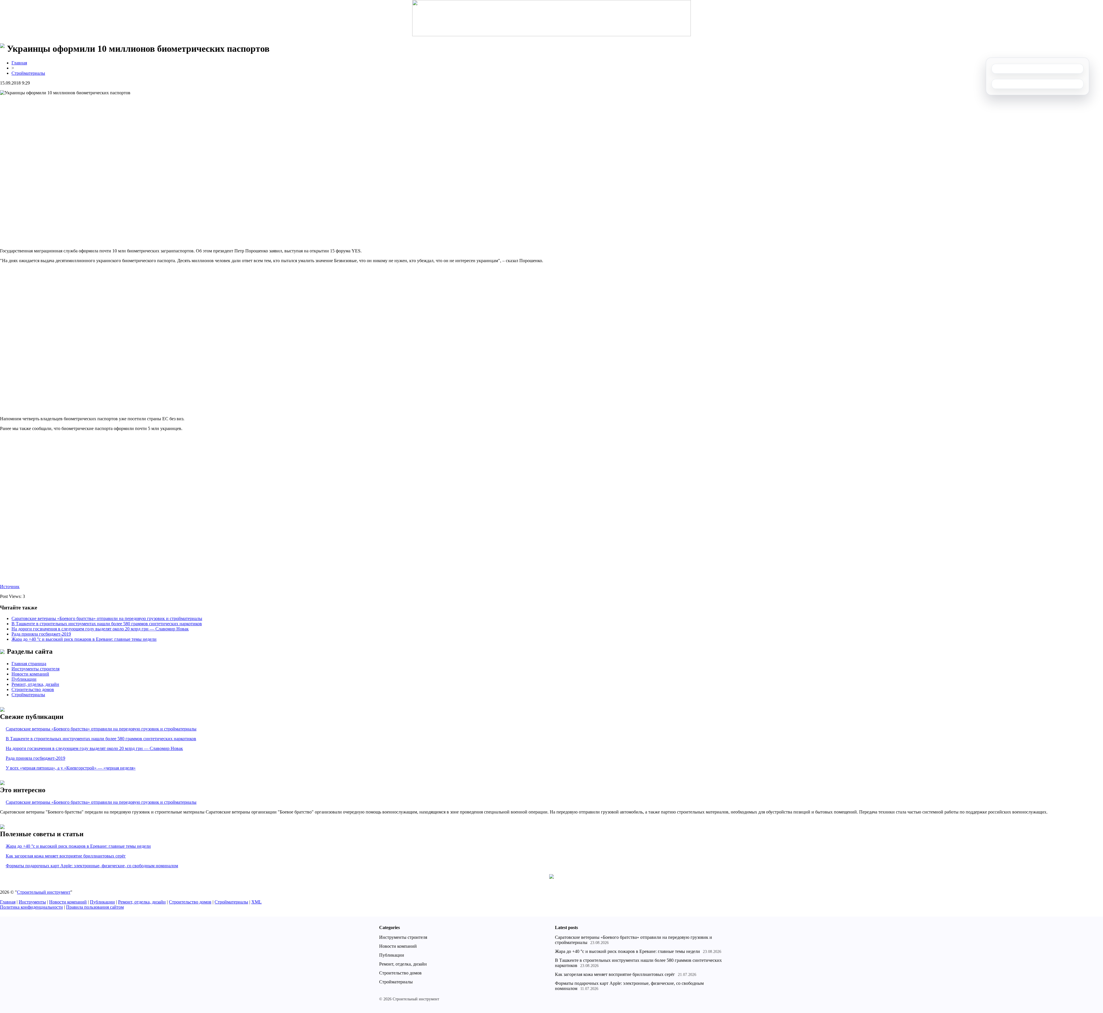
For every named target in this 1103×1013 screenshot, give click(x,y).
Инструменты (32, 901)
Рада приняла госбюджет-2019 (41, 634)
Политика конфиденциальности (31, 907)
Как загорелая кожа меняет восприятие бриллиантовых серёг (66, 855)
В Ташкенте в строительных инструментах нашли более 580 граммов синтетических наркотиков (106, 623)
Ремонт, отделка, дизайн (35, 684)
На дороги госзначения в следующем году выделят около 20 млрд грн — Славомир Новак (100, 628)
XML (256, 901)
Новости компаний (30, 674)
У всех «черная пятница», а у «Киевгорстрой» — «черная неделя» (71, 767)
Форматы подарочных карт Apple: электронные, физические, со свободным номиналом (92, 865)
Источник (10, 586)
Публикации (23, 679)
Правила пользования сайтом (95, 907)
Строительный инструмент (43, 892)
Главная (19, 62)
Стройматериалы (28, 73)
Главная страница (28, 663)
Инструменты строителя (35, 668)
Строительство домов (32, 689)
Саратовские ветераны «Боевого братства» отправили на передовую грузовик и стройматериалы (106, 618)
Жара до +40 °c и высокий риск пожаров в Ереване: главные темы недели (84, 639)
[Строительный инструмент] (551, 18)
